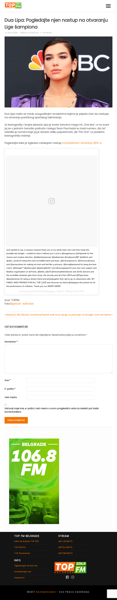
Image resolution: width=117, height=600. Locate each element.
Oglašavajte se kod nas (25, 565)
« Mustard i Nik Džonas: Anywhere (23, 314)
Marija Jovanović (30, 32)
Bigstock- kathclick (22, 303)
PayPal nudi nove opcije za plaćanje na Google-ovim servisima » (76, 314)
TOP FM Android (22, 553)
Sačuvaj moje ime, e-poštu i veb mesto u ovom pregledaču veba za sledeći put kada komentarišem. (52, 410)
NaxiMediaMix (46, 592)
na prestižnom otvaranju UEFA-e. (82, 143)
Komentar (11, 341)
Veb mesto (11, 397)
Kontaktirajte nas (22, 571)
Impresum (19, 577)
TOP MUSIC (47, 32)
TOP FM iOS (20, 547)
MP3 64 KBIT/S (65, 547)
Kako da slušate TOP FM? (26, 541)
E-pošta (10, 388)
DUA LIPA (39, 291)
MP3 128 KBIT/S (65, 553)
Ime (8, 380)
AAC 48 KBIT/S (65, 541)
